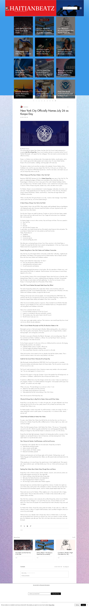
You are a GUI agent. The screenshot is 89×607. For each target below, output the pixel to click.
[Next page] (53, 101)
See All (73, 537)
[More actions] (68, 107)
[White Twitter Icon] (45, 600)
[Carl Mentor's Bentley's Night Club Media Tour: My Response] (65, 545)
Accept (83, 605)
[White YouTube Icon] (42, 600)
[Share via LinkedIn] (27, 526)
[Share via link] (30, 526)
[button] (80, 8)
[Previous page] (36, 101)
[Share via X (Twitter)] (24, 526)
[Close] (87, 605)
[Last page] (55, 101)
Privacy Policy (51, 605)
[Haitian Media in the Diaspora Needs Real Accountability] (44, 545)
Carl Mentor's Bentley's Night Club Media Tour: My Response (65, 553)
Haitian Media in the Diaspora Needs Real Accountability (44, 553)
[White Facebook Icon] (43, 600)
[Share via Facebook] (21, 526)
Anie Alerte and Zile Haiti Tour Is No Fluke (23, 553)
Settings (77, 605)
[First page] (33, 101)
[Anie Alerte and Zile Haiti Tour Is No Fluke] (23, 545)
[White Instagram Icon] (47, 600)
